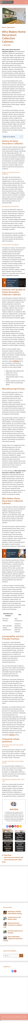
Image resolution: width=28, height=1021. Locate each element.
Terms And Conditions (10, 1017)
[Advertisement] (14, 884)
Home (4, 27)
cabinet (12, 735)
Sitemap (25, 1017)
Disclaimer (19, 1017)
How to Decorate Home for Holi (13, 857)
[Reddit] (18, 826)
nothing (16, 361)
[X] (12, 826)
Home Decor (11, 27)
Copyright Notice (18, 1016)
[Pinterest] (10, 826)
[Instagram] (15, 826)
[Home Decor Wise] (7, 2)
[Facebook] (7, 826)
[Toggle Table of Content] (20, 136)
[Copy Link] (20, 826)
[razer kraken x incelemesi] (14, 1020)
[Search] (21, 955)
